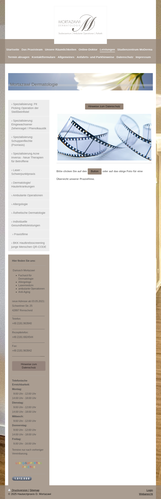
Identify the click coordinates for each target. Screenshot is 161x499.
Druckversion (19, 490)
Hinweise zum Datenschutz (104, 106)
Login (150, 490)
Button (94, 171)
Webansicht (146, 494)
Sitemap (34, 490)
